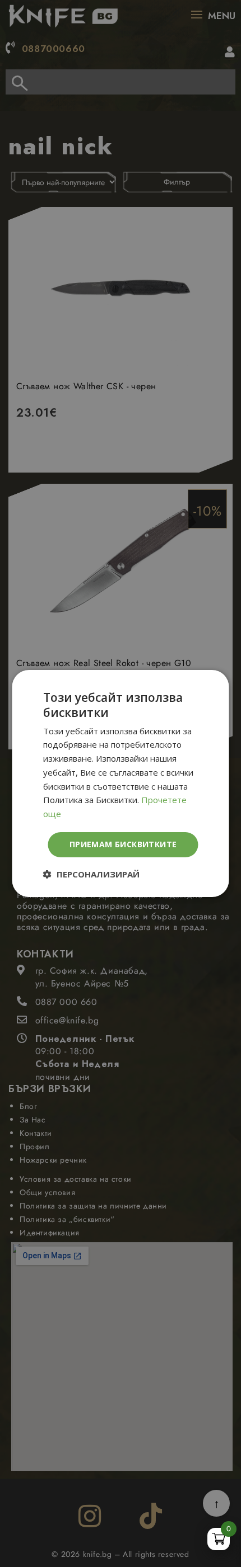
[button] (91, 874)
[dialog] (120, 783)
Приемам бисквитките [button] (123, 844)
